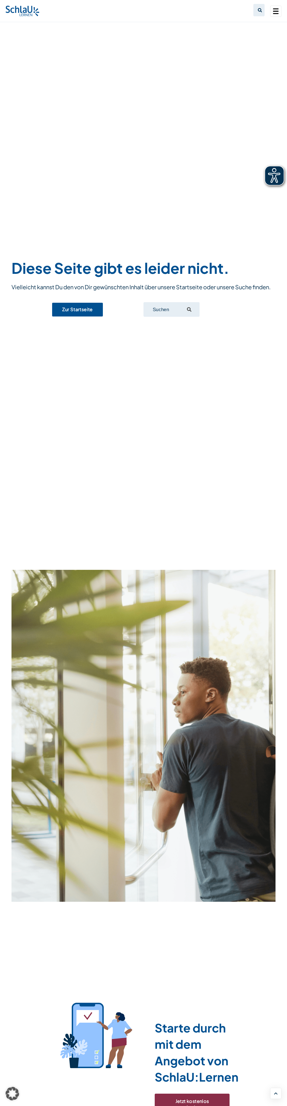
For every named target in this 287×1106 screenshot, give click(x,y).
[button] (12, 1093)
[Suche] (189, 309)
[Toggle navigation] (275, 11)
